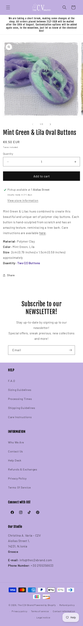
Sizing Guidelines (19, 389)
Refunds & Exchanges (22, 469)
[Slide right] (50, 124)
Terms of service (40, 611)
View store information (22, 200)
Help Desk (14, 460)
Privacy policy (19, 611)
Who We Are (16, 442)
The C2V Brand (26, 605)
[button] (8, 7)
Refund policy (67, 605)
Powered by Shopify (45, 605)
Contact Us (15, 451)
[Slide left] (32, 124)
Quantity (8, 153)
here (42, 233)
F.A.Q (11, 380)
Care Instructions (20, 417)
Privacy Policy (17, 478)
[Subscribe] (70, 350)
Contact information (64, 611)
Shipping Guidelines (21, 408)
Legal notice (43, 617)
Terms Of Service (19, 487)
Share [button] (11, 275)
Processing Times (20, 398)
